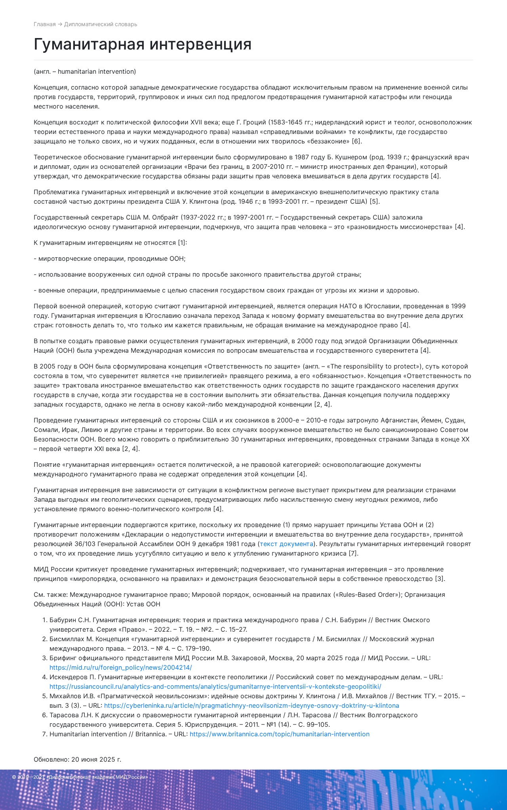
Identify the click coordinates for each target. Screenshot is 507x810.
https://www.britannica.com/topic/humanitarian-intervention (280, 734)
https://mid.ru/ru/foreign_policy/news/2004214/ (121, 667)
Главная (45, 24)
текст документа (286, 544)
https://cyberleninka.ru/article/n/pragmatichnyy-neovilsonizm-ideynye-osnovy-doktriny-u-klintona (251, 705)
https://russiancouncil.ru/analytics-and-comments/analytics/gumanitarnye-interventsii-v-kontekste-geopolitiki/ (215, 686)
